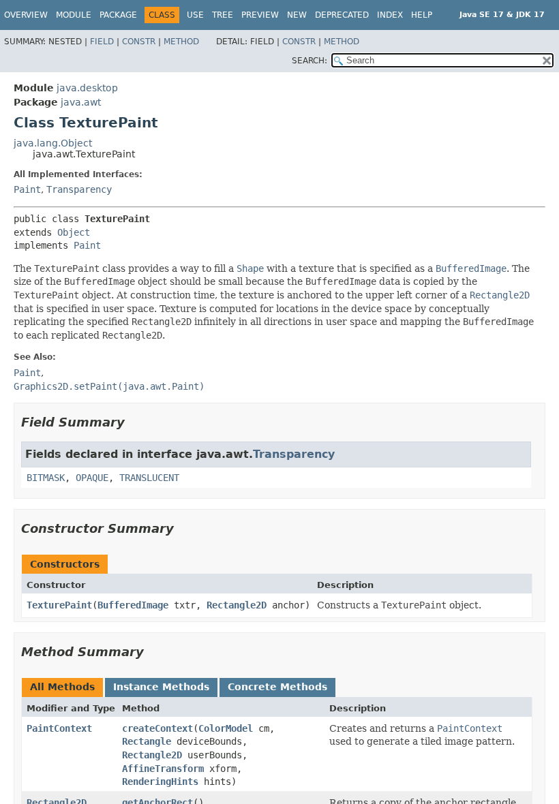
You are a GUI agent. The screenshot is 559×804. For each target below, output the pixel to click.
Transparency (79, 189)
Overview (26, 15)
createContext (157, 728)
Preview (260, 15)
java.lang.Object (53, 143)
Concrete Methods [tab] (277, 686)
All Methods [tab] (62, 686)
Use (195, 15)
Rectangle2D (237, 605)
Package (118, 15)
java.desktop (87, 87)
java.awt (81, 102)
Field (102, 41)
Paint (27, 189)
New (297, 15)
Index (390, 15)
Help (421, 15)
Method (181, 41)
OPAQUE (92, 477)
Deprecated (342, 15)
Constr (138, 41)
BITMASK (46, 477)
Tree (222, 15)
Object (73, 232)
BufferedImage (132, 605)
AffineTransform (163, 768)
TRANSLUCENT (149, 477)
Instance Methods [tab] (161, 686)
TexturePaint (59, 605)
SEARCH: (309, 60)
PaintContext (59, 728)
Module (73, 15)
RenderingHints (160, 781)
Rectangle (146, 741)
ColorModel (225, 728)
